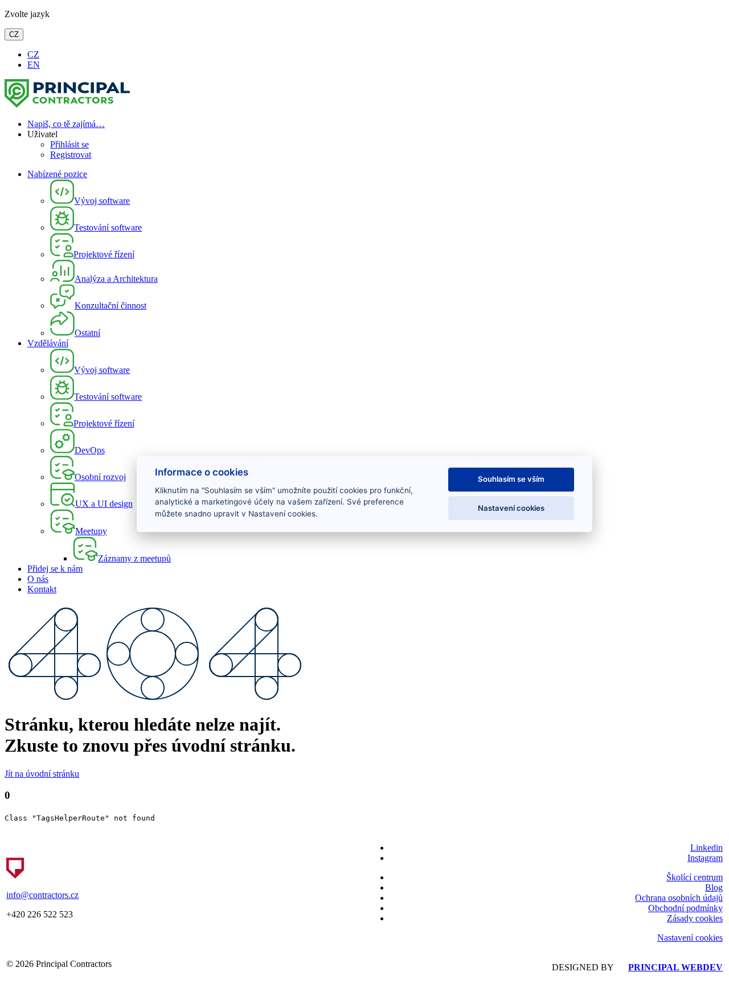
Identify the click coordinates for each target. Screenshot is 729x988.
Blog (714, 887)
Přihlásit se (69, 144)
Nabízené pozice (57, 174)
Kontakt (41, 589)
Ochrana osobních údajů (679, 898)
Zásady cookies (695, 918)
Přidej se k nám (55, 568)
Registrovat (70, 154)
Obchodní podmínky (685, 908)
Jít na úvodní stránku (42, 773)
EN (33, 64)
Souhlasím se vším (511, 479)
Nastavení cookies (690, 937)
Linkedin (706, 847)
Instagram (705, 858)
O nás (37, 579)
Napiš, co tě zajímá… (66, 124)
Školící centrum (694, 877)
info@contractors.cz (42, 895)
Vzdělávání (47, 343)
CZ (14, 34)
